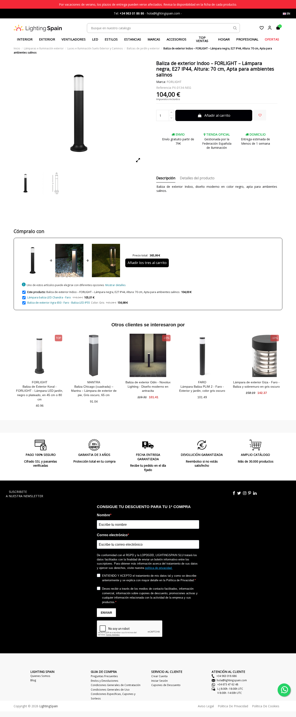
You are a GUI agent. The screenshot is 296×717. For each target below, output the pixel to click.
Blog (33, 680)
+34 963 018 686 (226, 676)
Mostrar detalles (115, 285)
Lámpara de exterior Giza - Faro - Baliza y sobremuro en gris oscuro (256, 384)
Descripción (165, 178)
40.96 (40, 405)
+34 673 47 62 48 (227, 684)
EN (288, 13)
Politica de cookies (265, 706)
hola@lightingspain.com (232, 680)
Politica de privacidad (233, 706)
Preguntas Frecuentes (104, 676)
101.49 (202, 397)
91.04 (94, 401)
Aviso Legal (206, 706)
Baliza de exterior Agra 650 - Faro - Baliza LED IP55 (58, 302)
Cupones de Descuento (166, 685)
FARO (202, 382)
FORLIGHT (174, 82)
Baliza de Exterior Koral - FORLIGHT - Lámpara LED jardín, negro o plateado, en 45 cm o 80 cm (39, 393)
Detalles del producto (197, 178)
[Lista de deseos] (261, 27)
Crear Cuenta (159, 676)
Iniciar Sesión (159, 680)
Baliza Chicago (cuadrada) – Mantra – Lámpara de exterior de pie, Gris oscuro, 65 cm (94, 391)
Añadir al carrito (217, 115)
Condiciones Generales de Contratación (115, 685)
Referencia (163, 88)
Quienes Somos (40, 676)
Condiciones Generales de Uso (110, 689)
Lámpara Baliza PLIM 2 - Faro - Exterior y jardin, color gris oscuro (202, 389)
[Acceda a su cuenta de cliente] (269, 27)
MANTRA (93, 382)
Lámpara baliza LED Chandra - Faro (49, 297)
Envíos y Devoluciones (104, 680)
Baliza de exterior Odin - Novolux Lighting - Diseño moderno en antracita (148, 386)
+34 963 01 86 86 (132, 13)
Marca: (161, 82)
